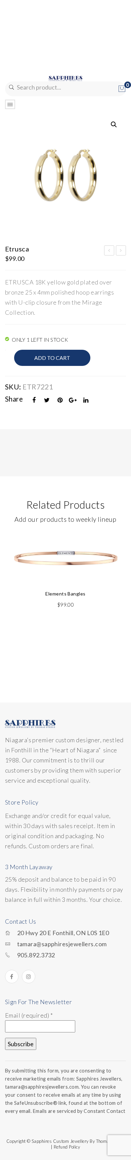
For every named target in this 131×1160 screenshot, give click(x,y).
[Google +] (73, 400)
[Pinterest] (60, 400)
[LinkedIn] (86, 400)
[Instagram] (28, 976)
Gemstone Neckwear (109, 251)
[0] (122, 88)
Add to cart (52, 357)
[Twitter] (47, 400)
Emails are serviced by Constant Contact (79, 1111)
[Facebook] (34, 400)
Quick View (117, 541)
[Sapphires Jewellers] (65, 77)
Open (10, 104)
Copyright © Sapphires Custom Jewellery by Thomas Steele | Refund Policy (65, 1144)
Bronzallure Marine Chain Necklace (121, 251)
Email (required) (29, 1015)
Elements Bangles (65, 593)
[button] (114, 124)
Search (11, 87)
